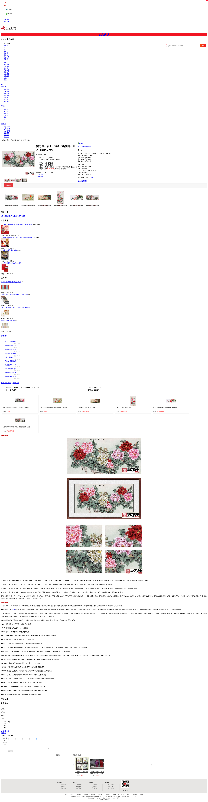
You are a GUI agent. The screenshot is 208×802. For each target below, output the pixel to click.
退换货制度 (111, 788)
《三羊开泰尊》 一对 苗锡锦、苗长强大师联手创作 (97, 773)
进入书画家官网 (82, 181)
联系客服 (63, 784)
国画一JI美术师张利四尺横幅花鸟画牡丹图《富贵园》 (53, 407)
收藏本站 (6, 19)
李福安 (6, 51)
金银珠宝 (6, 93)
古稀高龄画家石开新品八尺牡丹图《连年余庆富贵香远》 (17, 427)
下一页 (7, 731)
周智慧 (6, 59)
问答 (5, 78)
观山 (5, 47)
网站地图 (135, 794)
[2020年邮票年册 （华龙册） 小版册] (5, 272)
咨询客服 (40, 176)
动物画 (6, 113)
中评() (5, 725)
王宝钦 (6, 45)
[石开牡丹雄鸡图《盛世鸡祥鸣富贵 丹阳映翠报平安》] (11, 197)
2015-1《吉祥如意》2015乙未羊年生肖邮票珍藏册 (15, 307)
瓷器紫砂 (100, 794)
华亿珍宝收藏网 (9, 30)
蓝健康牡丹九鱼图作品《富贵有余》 (87, 407)
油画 (5, 119)
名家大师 (6, 72)
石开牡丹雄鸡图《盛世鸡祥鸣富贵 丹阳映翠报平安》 (16, 407)
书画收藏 (6, 64)
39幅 (92, 177)
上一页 (3, 731)
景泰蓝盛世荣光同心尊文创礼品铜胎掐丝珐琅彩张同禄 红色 (18, 237)
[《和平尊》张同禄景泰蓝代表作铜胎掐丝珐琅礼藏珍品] (5, 233)
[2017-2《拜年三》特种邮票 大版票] (5, 291)
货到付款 (94, 788)
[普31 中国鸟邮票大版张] (5, 329)
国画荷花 (6, 133)
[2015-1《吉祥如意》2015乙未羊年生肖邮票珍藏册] (5, 316)
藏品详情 (3, 383)
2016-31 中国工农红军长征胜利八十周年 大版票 (14, 295)
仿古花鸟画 (7, 131)
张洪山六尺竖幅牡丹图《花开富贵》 (125, 407)
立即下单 (40, 174)
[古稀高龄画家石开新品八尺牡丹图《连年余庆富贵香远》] (92, 197)
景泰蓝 (6, 68)
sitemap (141, 794)
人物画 (6, 115)
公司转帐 (94, 784)
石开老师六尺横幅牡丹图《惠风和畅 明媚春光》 (165, 407)
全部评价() (7, 722)
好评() (5, 724)
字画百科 (4, 336)
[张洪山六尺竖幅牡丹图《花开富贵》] (60, 197)
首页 (5, 62)
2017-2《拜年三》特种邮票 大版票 (11, 282)
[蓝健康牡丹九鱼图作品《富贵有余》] (44, 197)
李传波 (6, 55)
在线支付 (94, 786)
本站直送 (78, 788)
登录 (5, 2)
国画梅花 (6, 137)
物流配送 (78, 784)
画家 (128, 794)
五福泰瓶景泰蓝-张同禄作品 (9, 250)
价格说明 (110, 786)
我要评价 (3, 733)
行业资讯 (108, 794)
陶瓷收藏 (6, 70)
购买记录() (16, 383)
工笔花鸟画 (7, 129)
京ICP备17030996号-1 (104, 799)
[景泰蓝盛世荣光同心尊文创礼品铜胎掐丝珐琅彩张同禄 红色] (5, 246)
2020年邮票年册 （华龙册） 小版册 (11, 263)
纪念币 (6, 99)
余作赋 (6, 53)
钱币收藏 (6, 66)
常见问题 (63, 788)
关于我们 (6, 76)
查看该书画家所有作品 (84, 147)
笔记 (5, 80)
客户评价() (9, 383)
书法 (5, 117)
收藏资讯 (6, 74)
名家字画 (6, 57)
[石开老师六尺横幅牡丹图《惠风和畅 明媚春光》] (76, 197)
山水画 (6, 109)
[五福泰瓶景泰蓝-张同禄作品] (5, 259)
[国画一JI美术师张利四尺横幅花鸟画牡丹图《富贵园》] (28, 197)
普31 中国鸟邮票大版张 (8, 320)
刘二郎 (6, 49)
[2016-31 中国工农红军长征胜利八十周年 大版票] (5, 304)
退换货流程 (111, 784)
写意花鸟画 (7, 127)
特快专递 (78, 786)
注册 (5, 6)
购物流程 (63, 786)
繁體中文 (6, 21)
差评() (5, 727)
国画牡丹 (3, 124)
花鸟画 (3, 106)
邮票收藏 (6, 89)
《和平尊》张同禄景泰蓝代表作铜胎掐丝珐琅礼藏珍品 (16, 224)
